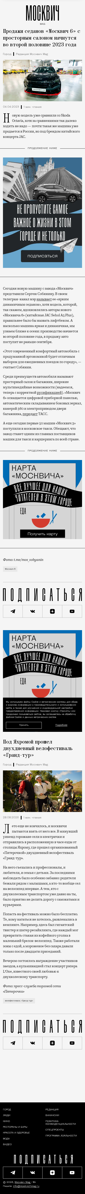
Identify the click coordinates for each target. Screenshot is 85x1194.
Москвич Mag (23, 1182)
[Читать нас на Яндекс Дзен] (52, 611)
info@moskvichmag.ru (26, 1186)
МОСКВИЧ (42, 14)
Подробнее (61, 725)
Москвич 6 (10, 569)
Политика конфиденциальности (60, 1122)
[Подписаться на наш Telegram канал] (13, 611)
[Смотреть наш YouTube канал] (72, 611)
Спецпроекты (54, 1130)
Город (7, 54)
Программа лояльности (61, 1136)
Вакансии (52, 1115)
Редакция (52, 1110)
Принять (23, 725)
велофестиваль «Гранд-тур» (19, 1001)
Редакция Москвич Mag (32, 54)
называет (44, 299)
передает (30, 414)
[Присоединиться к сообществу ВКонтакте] (32, 611)
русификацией (49, 392)
